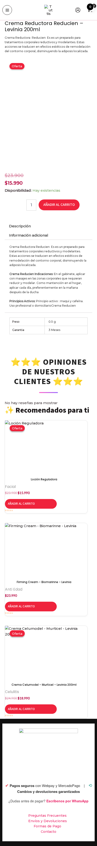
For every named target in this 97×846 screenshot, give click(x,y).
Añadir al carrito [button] (21, 504)
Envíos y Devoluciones (47, 821)
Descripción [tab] (20, 226)
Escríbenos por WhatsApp (67, 801)
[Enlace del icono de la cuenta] (78, 10)
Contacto (48, 831)
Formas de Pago (47, 826)
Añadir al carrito (59, 204)
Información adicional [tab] (28, 235)
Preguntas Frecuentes (47, 815)
